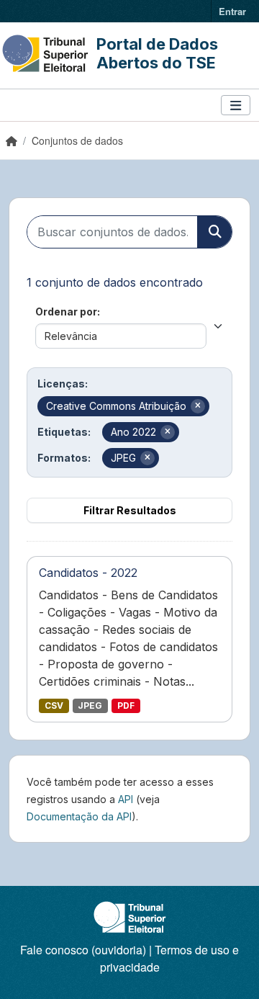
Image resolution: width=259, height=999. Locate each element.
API (125, 799)
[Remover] (198, 406)
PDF (126, 705)
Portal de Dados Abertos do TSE (157, 53)
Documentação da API (79, 816)
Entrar (232, 11)
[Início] (11, 140)
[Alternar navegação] (235, 105)
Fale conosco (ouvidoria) (83, 949)
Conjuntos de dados (77, 140)
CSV (54, 705)
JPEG (90, 705)
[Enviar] (214, 232)
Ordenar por (66, 311)
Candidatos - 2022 (88, 572)
